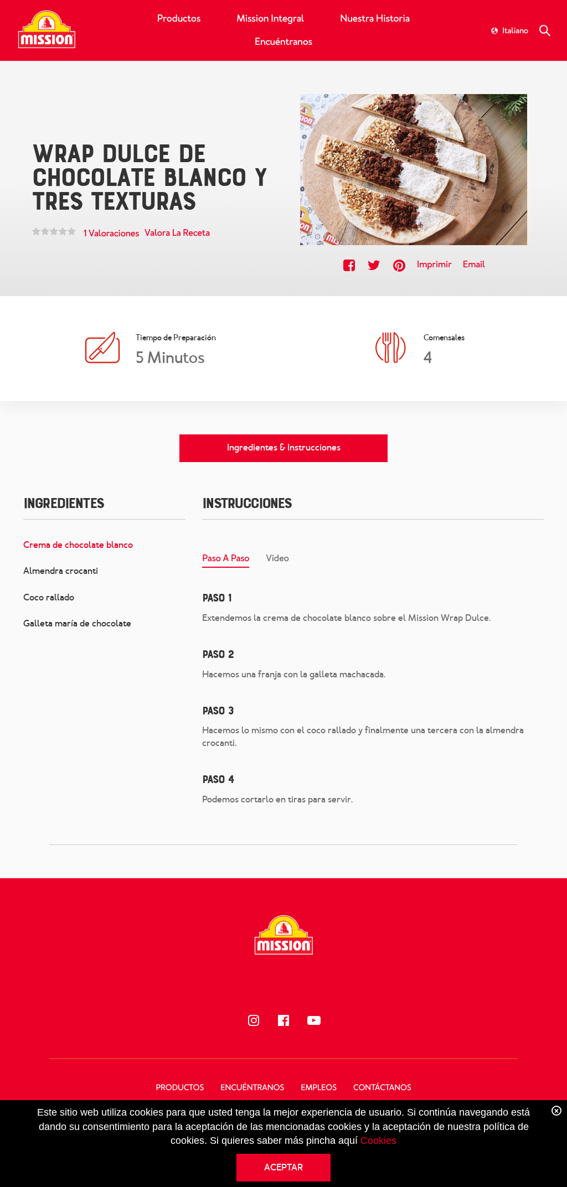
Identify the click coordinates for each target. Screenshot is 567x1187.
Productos (178, 19)
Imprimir (434, 265)
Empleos (319, 1088)
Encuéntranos (283, 42)
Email (474, 265)
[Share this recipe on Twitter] (374, 265)
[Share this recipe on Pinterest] (399, 265)
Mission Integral (270, 19)
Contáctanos (382, 1088)
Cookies (378, 1140)
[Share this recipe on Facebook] (349, 265)
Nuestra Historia (375, 19)
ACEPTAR (283, 1167)
